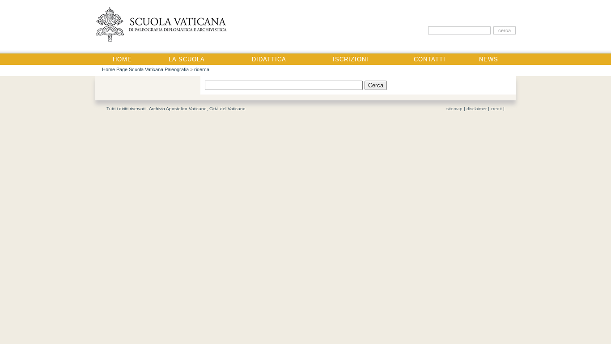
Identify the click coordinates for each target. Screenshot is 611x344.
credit (496, 108)
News (488, 59)
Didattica (269, 59)
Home (122, 59)
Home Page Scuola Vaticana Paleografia (145, 69)
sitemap (454, 108)
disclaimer (477, 108)
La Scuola (187, 59)
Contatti (430, 59)
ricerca (201, 69)
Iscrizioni (351, 59)
